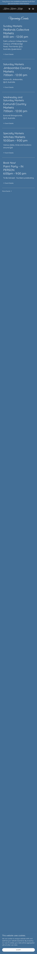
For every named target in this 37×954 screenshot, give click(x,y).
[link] (13, 9)
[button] (33, 9)
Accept (18, 949)
